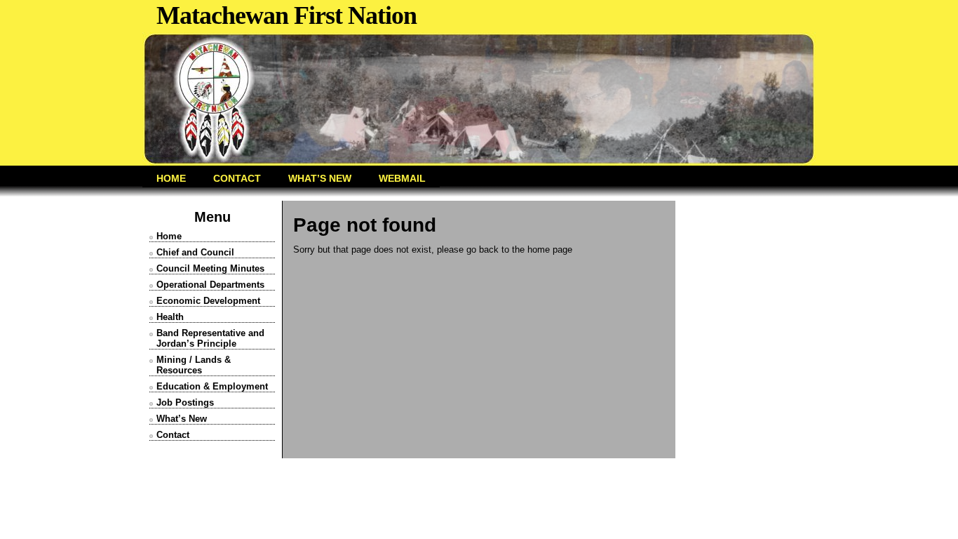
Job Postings (185, 402)
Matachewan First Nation (286, 15)
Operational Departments (210, 284)
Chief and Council (195, 252)
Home (169, 236)
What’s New (181, 418)
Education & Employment (212, 386)
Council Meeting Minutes (210, 268)
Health (170, 317)
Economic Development (208, 300)
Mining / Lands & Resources (193, 364)
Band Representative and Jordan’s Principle (210, 338)
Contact (172, 435)
